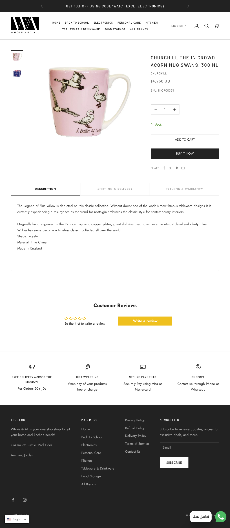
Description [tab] (45, 189)
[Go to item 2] (17, 73)
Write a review (145, 321)
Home (56, 22)
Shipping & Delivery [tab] (115, 189)
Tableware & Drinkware (81, 29)
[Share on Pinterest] (177, 168)
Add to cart (185, 139)
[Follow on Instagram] (24, 500)
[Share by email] (183, 168)
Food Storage (115, 29)
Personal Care (129, 22)
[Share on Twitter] (170, 168)
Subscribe (174, 462)
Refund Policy (135, 428)
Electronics (103, 22)
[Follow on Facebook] (13, 500)
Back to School (77, 22)
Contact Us (132, 451)
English (177, 25)
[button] (17, 519)
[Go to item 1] (17, 56)
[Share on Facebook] (164, 168)
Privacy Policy (135, 420)
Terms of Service (137, 443)
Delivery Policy (135, 435)
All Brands (139, 29)
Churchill (159, 73)
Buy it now (185, 153)
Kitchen (152, 22)
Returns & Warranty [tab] (184, 189)
